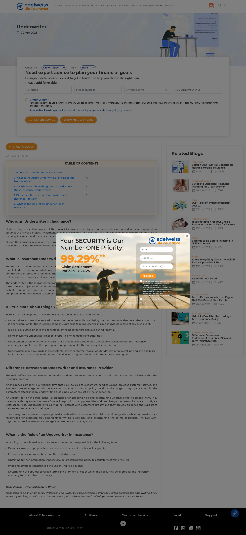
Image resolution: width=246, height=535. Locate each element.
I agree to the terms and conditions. (154, 299)
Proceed (148, 276)
